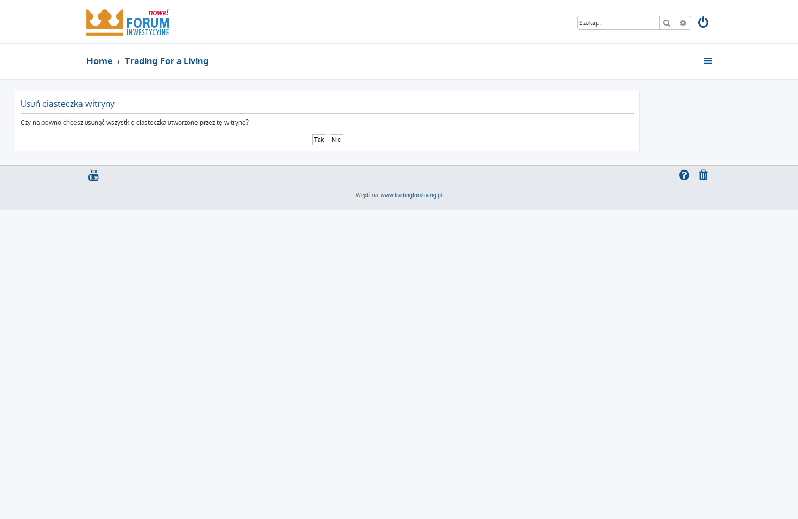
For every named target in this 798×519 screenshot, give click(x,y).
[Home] (127, 21)
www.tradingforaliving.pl (411, 195)
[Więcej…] (708, 61)
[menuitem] (704, 23)
